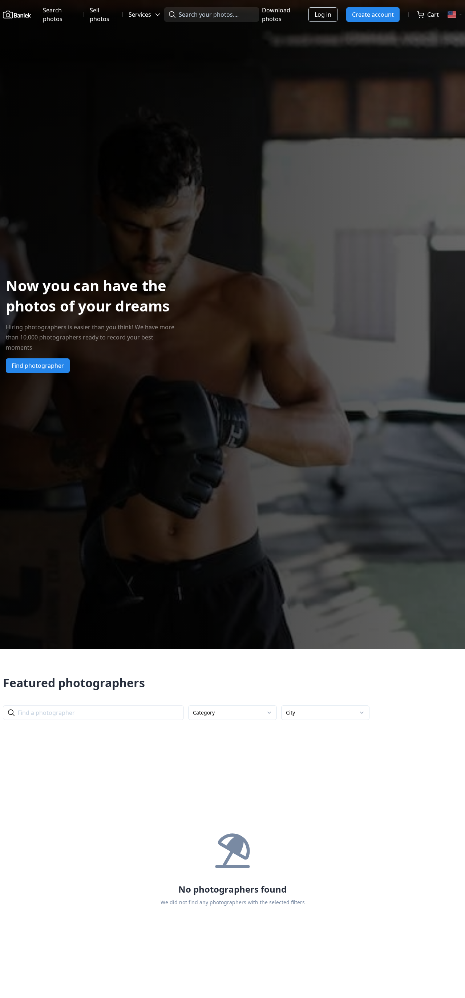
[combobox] (232, 712)
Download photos (276, 14)
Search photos (52, 14)
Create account (373, 15)
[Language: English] (455, 14)
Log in (323, 15)
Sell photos (99, 14)
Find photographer (38, 366)
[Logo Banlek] (17, 14)
